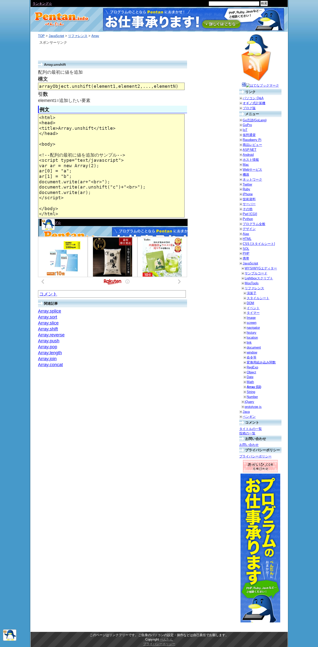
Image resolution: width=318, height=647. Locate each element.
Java (246, 412)
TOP (41, 36)
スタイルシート (258, 298)
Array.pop (47, 346)
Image (251, 318)
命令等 (251, 357)
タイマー (253, 313)
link (249, 342)
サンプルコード (256, 273)
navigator (253, 327)
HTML (247, 239)
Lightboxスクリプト (259, 278)
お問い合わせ (249, 445)
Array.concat (50, 364)
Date (250, 377)
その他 (247, 209)
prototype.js (253, 407)
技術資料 (249, 199)
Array (95, 36)
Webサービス (252, 169)
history (251, 332)
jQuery (249, 402)
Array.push (48, 340)
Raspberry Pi (252, 140)
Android (248, 155)
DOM (250, 303)
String (251, 392)
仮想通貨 (249, 135)
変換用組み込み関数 (261, 362)
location (252, 337)
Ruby (246, 189)
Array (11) (254, 387)
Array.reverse (51, 334)
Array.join (47, 358)
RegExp (252, 367)
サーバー (249, 204)
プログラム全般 (254, 224)
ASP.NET (249, 150)
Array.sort (47, 317)
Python (248, 219)
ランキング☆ (42, 3)
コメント (48, 293)
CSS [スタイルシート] (259, 244)
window (252, 352)
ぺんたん (166, 639)
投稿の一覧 (247, 433)
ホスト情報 (251, 160)
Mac (246, 164)
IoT (245, 130)
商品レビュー (252, 145)
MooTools (252, 283)
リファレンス (77, 36)
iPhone (248, 194)
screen (251, 322)
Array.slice (48, 323)
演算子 (251, 293)
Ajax (246, 234)
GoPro (247, 125)
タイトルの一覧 (250, 429)
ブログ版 (249, 108)
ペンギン (249, 417)
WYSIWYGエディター (261, 268)
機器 (246, 174)
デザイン (249, 229)
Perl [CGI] (250, 214)
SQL (246, 249)
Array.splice (49, 311)
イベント (253, 308)
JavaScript (56, 36)
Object (251, 372)
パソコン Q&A (253, 98)
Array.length (50, 352)
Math (250, 382)
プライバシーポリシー (255, 456)
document (254, 347)
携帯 (246, 258)
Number (252, 397)
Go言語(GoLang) (255, 120)
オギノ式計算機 (254, 103)
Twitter (247, 184)
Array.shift (48, 328)
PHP (246, 253)
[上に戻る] (9, 640)
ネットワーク (252, 179)
